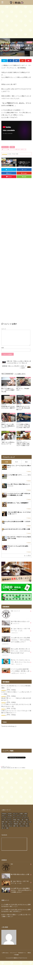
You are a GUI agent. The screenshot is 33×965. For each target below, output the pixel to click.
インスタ (4, 817)
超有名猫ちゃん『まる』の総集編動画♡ (18, 502)
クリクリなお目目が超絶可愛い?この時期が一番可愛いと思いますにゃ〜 (20, 671)
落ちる (10, 826)
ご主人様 (9, 815)
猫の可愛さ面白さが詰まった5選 (20, 622)
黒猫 (7, 828)
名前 (2, 347)
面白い (27, 826)
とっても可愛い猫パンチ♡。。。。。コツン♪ (19, 475)
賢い (18, 826)
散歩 (25, 821)
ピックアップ (25, 817)
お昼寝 (21, 813)
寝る (18, 821)
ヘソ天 (3, 819)
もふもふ (25, 815)
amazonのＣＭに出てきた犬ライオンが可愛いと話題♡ (16, 529)
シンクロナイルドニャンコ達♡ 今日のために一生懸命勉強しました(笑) (18, 494)
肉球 (3, 826)
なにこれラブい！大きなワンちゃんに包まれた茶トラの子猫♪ (19, 537)
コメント (3, 329)
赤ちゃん (22, 826)
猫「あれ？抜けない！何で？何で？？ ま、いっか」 (20, 631)
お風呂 (25, 813)
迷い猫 (24, 149)
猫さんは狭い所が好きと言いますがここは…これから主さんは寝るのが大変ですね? (16, 652)
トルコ (4, 149)
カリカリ (9, 817)
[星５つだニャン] (6, 154)
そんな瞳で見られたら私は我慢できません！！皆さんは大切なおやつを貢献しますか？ (16, 641)
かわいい (4, 815)
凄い (23, 819)
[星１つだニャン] (2, 154)
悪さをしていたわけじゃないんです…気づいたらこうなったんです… (20, 662)
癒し (20, 823)
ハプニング (11, 149)
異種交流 (16, 823)
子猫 (14, 821)
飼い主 (3, 828)
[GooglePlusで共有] (23, 60)
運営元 (29, 952)
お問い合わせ (5, 952)
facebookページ (22, 952)
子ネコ (10, 821)
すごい (14, 815)
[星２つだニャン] (3, 154)
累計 (26, 462)
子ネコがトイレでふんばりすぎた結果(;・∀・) (18, 546)
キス (14, 817)
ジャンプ (18, 817)
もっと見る (27, 555)
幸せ (21, 821)
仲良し (18, 819)
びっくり (19, 815)
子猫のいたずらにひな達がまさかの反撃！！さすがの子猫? (16, 522)
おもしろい (5, 147)
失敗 (6, 821)
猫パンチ (10, 823)
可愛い (12, 147)
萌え (6, 826)
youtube (10, 813)
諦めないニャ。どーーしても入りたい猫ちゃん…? (19, 466)
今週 (6, 462)
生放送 (18, 149)
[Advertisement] (16, 21)
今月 (16, 462)
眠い (27, 823)
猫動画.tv (16, 957)
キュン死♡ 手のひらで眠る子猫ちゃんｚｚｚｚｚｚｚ (18, 485)
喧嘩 (3, 821)
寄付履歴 (17, 954)
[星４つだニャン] (5, 154)
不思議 (14, 819)
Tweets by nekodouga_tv (8, 726)
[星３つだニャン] (4, 154)
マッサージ (8, 819)
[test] (8, 937)
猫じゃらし (4, 823)
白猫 (24, 823)
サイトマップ (13, 952)
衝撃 (14, 826)
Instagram (4, 813)
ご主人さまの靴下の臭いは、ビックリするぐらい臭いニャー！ (19, 512)
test (15, 611)
